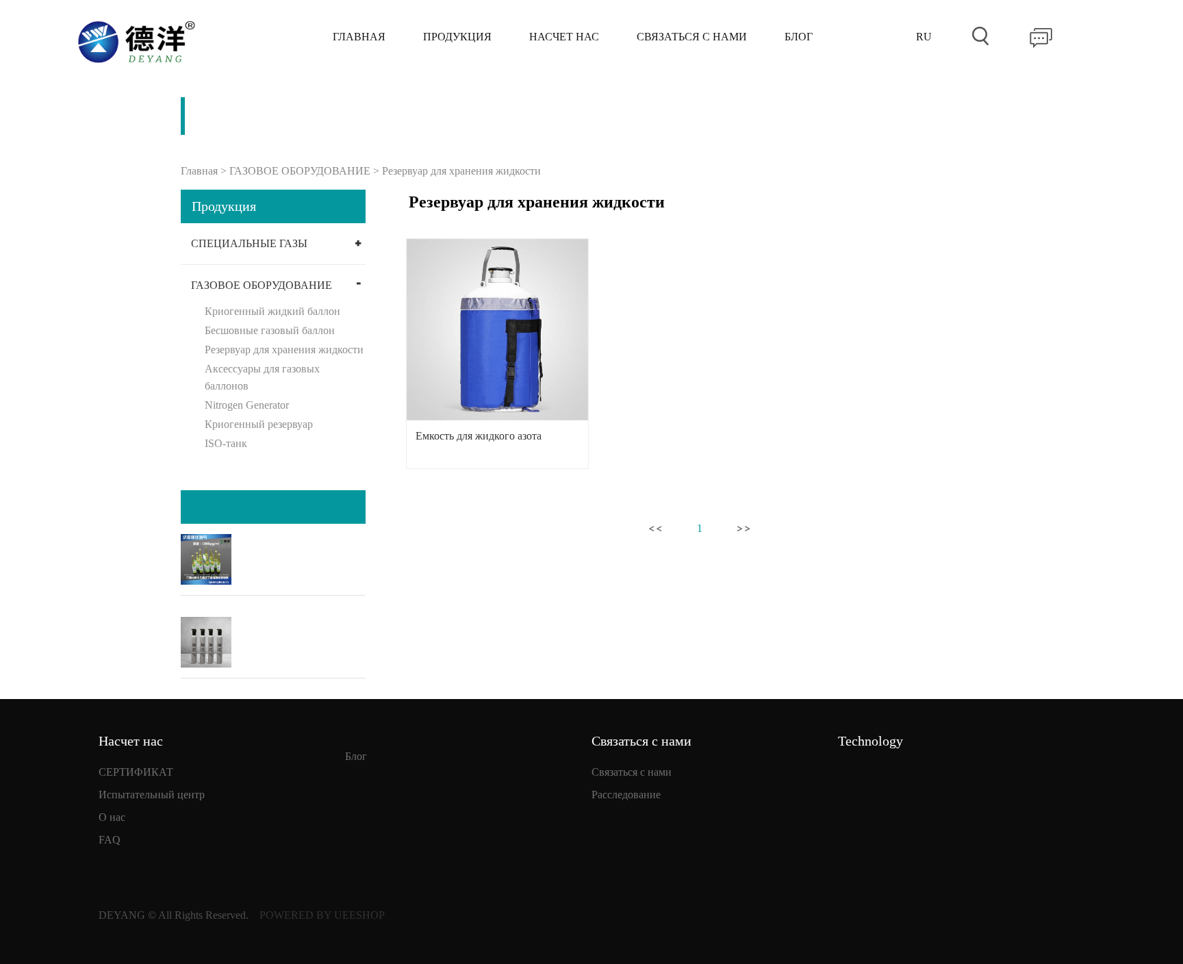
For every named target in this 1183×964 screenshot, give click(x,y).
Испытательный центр (152, 794)
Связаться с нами (692, 36)
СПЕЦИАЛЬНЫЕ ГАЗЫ (249, 243)
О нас (112, 817)
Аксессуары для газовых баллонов (262, 377)
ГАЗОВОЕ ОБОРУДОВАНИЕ (299, 171)
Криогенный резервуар (259, 424)
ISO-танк (226, 443)
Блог (799, 36)
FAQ (109, 840)
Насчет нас (564, 36)
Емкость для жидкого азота (479, 436)
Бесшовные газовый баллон (270, 330)
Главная (359, 36)
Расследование (626, 794)
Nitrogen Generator (247, 405)
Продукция (457, 36)
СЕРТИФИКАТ (136, 772)
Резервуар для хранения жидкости (461, 171)
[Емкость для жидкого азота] (497, 329)
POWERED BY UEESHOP (322, 915)
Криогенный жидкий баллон (272, 311)
